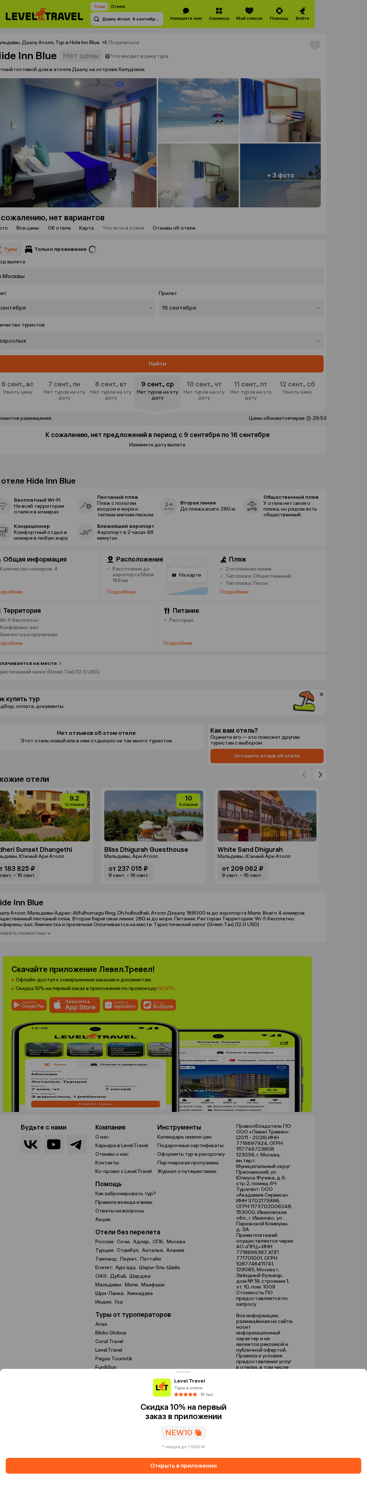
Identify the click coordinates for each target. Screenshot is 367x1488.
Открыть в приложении (183, 1465)
